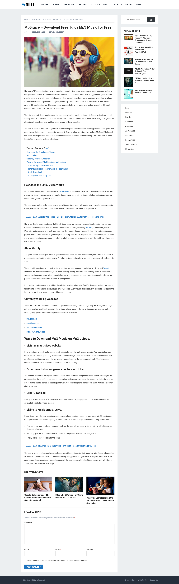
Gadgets (118, 4)
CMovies (129, 126)
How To (106, 4)
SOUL (26, 32)
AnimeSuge (130, 131)
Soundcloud (108, 268)
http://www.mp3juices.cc (37, 332)
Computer (43, 4)
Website (89, 549)
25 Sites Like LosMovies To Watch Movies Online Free (144, 80)
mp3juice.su (32, 319)
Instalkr (128, 113)
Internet (56, 4)
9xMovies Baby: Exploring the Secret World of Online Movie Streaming (100, 500)
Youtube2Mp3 (131, 144)
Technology (69, 4)
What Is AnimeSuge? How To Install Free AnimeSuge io (145, 71)
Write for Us (142, 580)
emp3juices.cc (33, 323)
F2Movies (129, 149)
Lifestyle (95, 4)
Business (83, 4)
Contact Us (154, 580)
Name (27, 549)
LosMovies (130, 140)
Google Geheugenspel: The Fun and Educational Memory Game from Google (37, 497)
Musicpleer (64, 191)
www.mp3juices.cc (34, 327)
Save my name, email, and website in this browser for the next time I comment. (57, 560)
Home (26, 19)
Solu (28, 580)
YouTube (89, 227)
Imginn (128, 108)
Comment (29, 522)
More (138, 4)
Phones (128, 4)
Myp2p (128, 117)
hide (46, 148)
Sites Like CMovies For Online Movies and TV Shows (144, 61)
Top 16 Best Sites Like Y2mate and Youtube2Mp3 (144, 49)
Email (58, 549)
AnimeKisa (129, 135)
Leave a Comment (56, 32)
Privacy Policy (130, 580)
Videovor (129, 122)
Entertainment (36, 19)
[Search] (151, 19)
